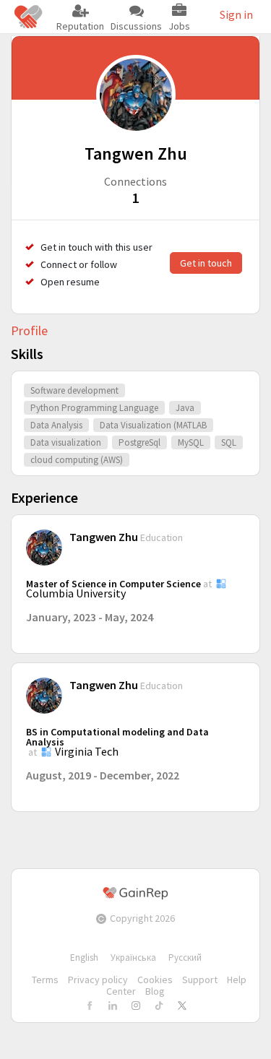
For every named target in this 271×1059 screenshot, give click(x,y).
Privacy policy (98, 979)
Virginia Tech (87, 751)
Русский (185, 957)
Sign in (236, 14)
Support (200, 979)
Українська (133, 957)
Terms (45, 979)
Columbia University (76, 593)
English (84, 957)
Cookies (155, 979)
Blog (155, 991)
